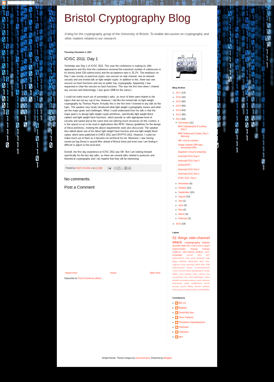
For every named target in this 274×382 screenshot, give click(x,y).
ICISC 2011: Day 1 (187, 178)
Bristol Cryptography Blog (127, 18)
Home (113, 273)
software (206, 286)
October (182, 188)
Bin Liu (182, 303)
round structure (203, 280)
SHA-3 (200, 246)
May (180, 209)
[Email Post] (109, 168)
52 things (180, 238)
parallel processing (180, 280)
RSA (203, 265)
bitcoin (190, 268)
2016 (179, 97)
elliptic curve (178, 274)
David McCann (186, 312)
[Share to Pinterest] (129, 168)
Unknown (184, 327)
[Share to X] (122, 168)
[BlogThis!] (119, 168)
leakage (194, 249)
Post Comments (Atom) (89, 278)
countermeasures (202, 268)
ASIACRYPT (184, 165)
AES (188, 246)
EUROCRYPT (178, 258)
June (181, 205)
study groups (178, 290)
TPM (208, 265)
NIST (201, 261)
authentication (178, 268)
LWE (208, 258)
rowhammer (177, 283)
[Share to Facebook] (126, 168)
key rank (189, 277)
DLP (208, 255)
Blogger (168, 358)
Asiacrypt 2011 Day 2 (188, 169)
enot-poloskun (143, 358)
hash (183, 245)
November (184, 183)
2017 (179, 92)
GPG (187, 258)
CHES (194, 246)
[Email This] (115, 168)
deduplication (197, 271)
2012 (179, 114)
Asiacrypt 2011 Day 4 (188, 156)
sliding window (194, 286)
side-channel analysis (193, 252)
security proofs (179, 286)
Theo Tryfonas (186, 317)
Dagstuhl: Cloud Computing (192, 152)
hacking (188, 274)
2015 (179, 101)
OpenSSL (190, 265)
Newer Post (71, 273)
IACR (193, 258)
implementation (179, 249)
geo (181, 336)
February (183, 218)
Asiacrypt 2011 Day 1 (188, 173)
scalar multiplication (193, 283)
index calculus (199, 274)
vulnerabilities (204, 290)
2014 (179, 105)
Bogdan (183, 307)
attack (207, 246)
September (184, 192)
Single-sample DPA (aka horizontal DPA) (190, 146)
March (181, 214)
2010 (179, 223)
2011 (179, 119)
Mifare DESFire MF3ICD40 (185, 261)
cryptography (192, 242)
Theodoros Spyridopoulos (192, 322)
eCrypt (207, 271)
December (184, 122)
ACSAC (190, 255)
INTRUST (201, 258)
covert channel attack (181, 271)
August (182, 196)
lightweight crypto (202, 277)
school (207, 283)
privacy (193, 280)
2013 (179, 110)
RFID (198, 265)
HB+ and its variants (188, 140)
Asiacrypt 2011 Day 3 (188, 160)
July (180, 201)
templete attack (190, 290)
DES (199, 255)
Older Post (155, 273)
